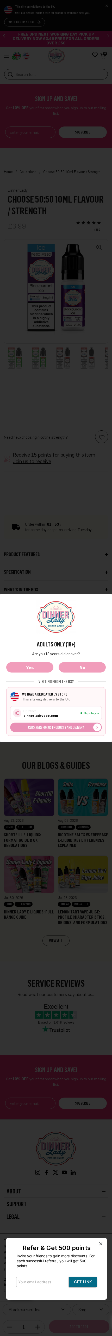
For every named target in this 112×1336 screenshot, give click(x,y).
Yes (30, 667)
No (82, 667)
